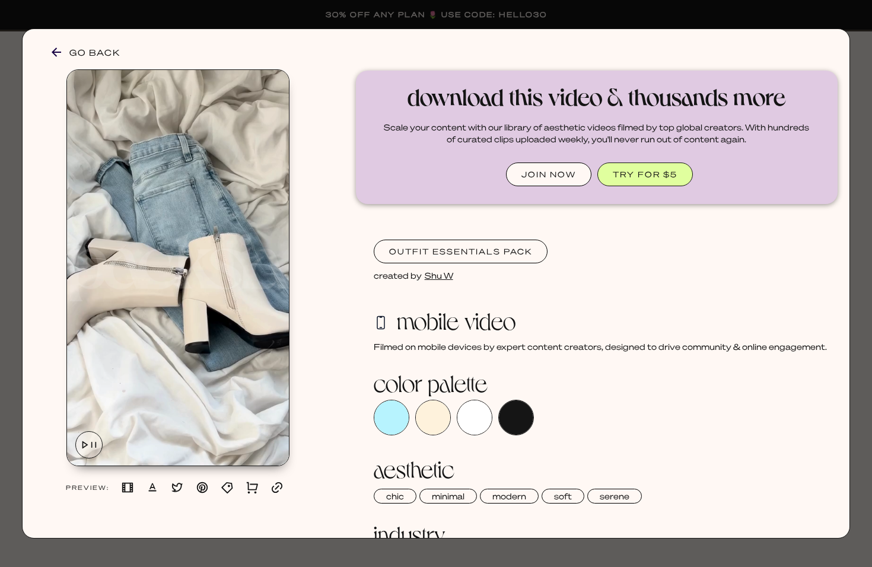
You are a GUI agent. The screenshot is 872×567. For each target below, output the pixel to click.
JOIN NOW (548, 174)
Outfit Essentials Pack (460, 251)
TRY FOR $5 (645, 174)
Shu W (439, 275)
